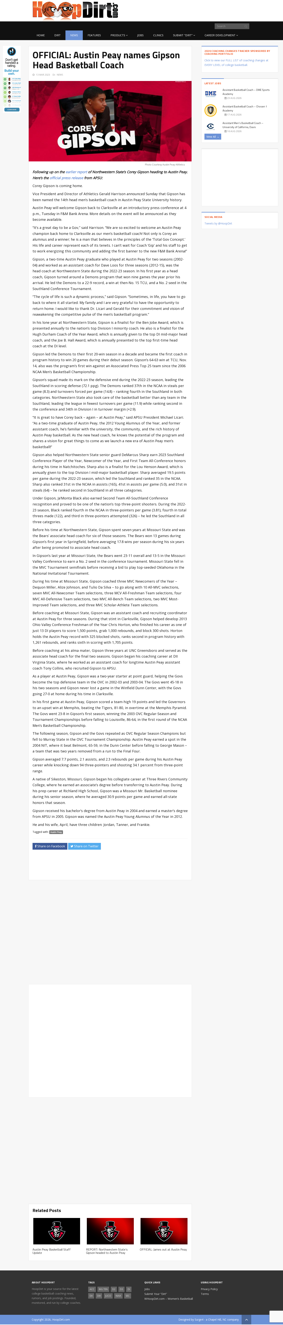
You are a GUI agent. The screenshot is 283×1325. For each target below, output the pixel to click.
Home (41, 35)
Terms (205, 1294)
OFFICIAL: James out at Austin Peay (163, 1249)
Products (118, 35)
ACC (92, 1289)
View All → (212, 136)
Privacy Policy (209, 1289)
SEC (128, 1295)
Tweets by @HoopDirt (218, 223)
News (74, 35)
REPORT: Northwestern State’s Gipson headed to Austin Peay (107, 1251)
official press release (66, 177)
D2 (113, 1289)
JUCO (108, 1295)
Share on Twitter (86, 846)
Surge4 (199, 1319)
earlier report (76, 172)
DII (91, 1295)
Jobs (140, 35)
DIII (99, 1295)
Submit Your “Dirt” (155, 1294)
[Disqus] (110, 1040)
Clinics (158, 35)
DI (129, 1289)
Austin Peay (56, 832)
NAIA (118, 1295)
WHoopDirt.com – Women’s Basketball (168, 1299)
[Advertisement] (220, 10)
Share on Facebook (51, 846)
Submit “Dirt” (183, 35)
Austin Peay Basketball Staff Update (52, 1251)
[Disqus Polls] (110, 932)
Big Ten (103, 1289)
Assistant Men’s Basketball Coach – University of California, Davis (243, 125)
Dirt (57, 35)
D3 (121, 1289)
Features (94, 35)
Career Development (220, 35)
